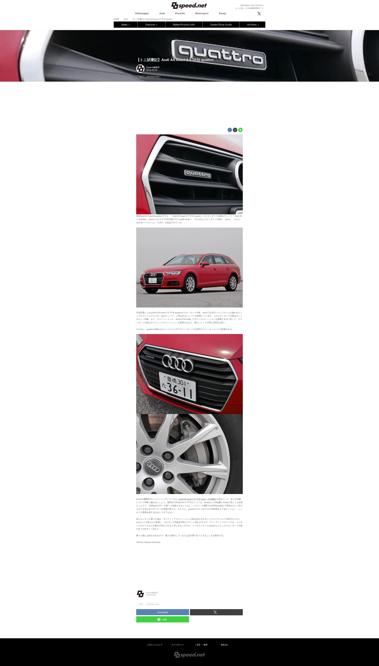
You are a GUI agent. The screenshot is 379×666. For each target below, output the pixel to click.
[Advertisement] (189, 104)
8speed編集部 (152, 67)
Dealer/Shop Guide (221, 24)
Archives (252, 24)
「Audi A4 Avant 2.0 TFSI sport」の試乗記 (196, 499)
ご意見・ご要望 (201, 645)
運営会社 (224, 645)
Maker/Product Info (184, 24)
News (124, 24)
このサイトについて (155, 645)
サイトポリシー (178, 645)
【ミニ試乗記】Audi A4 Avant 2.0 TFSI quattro (174, 60)
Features (150, 24)
